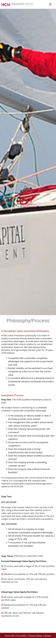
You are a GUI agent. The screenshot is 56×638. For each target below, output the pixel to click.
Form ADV (21, 635)
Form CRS (9, 635)
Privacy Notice (35, 635)
